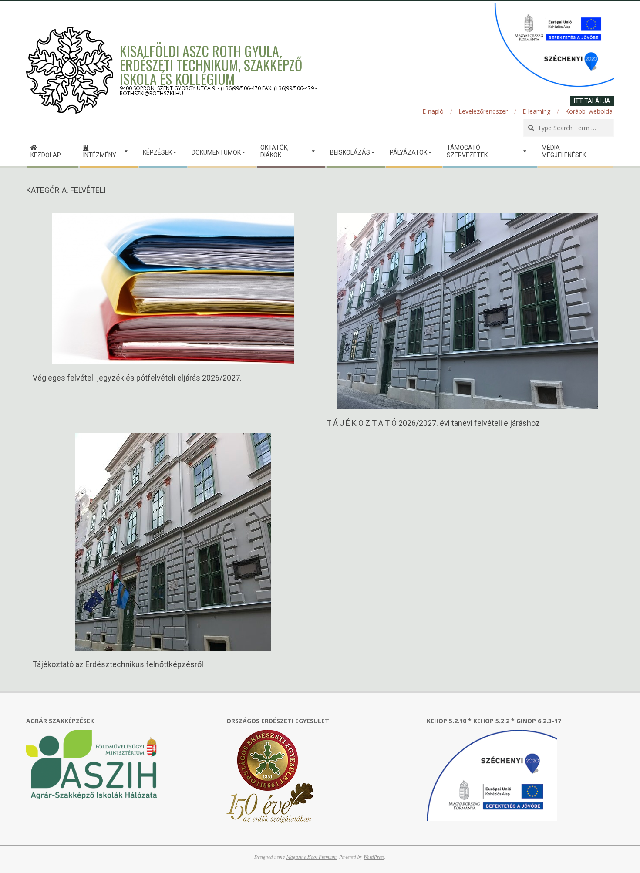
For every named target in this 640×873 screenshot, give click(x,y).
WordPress (374, 856)
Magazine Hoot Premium (311, 856)
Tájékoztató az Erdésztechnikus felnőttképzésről (118, 664)
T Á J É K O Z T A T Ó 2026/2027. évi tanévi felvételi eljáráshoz (433, 423)
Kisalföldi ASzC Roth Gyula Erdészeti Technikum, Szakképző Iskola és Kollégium (211, 64)
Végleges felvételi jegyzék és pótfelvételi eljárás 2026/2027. (137, 377)
